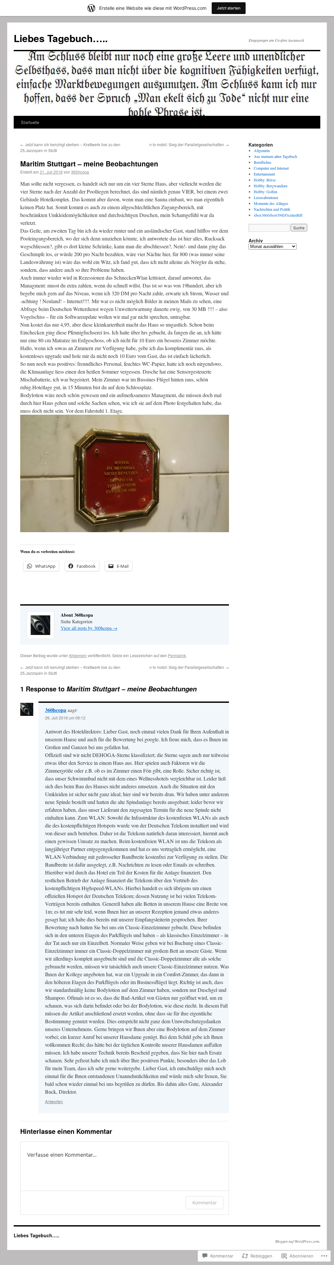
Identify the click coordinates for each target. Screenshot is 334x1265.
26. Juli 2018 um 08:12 (65, 717)
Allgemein (78, 655)
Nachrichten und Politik (272, 209)
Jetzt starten (228, 8)
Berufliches (262, 162)
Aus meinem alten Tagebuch (275, 156)
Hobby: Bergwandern (270, 185)
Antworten (54, 1101)
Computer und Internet (271, 168)
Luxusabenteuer (266, 197)
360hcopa (80, 172)
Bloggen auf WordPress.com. (297, 1241)
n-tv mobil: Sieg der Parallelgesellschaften (189, 144)
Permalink (177, 655)
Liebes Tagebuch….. (61, 38)
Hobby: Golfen (265, 191)
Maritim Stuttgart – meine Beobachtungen (89, 163)
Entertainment (264, 174)
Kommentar (204, 1202)
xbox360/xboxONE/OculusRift (278, 215)
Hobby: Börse (265, 179)
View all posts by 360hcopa (89, 628)
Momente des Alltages (271, 203)
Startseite (30, 122)
